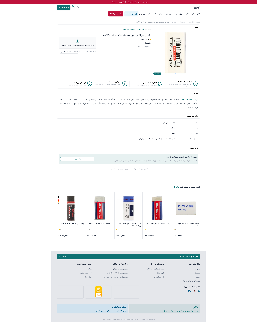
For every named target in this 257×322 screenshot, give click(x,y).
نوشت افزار (182, 22)
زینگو (90, 269)
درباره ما (197, 269)
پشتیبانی (197, 273)
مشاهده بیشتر (64, 257)
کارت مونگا (160, 273)
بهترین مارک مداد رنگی (120, 269)
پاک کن (174, 22)
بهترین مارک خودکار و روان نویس (117, 273)
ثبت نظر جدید (77, 159)
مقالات (198, 277)
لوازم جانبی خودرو (144, 14)
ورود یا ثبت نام (64, 7)
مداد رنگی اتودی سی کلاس (155, 269)
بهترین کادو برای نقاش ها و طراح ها (116, 277)
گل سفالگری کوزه (158, 277)
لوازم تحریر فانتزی (86, 273)
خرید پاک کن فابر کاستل (189, 99)
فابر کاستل (140, 29)
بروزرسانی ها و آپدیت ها (191, 281)
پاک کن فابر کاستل (128, 29)
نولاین (197, 7)
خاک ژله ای (88, 277)
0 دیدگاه (143, 39)
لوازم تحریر (191, 22)
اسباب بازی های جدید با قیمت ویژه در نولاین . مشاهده (129, 2)
